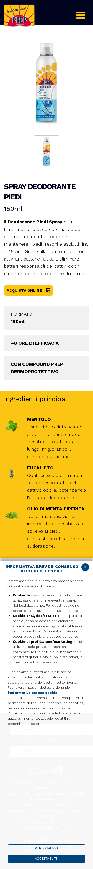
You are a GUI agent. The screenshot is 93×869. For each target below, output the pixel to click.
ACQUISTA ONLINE (25, 290)
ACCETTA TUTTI (46, 858)
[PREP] (19, 15)
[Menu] (79, 14)
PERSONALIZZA (46, 848)
